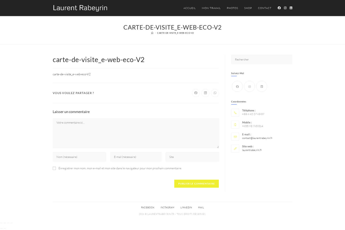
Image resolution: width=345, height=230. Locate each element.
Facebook (148, 207)
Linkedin (186, 207)
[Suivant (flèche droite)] (4, 228)
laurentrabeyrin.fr (252, 150)
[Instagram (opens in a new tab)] (285, 7)
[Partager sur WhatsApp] (215, 93)
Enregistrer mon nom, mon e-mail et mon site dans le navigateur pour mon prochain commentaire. (120, 168)
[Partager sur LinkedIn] (205, 93)
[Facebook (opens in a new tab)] (279, 7)
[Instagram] (249, 86)
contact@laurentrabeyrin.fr (257, 138)
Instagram (167, 207)
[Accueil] (152, 33)
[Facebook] (237, 86)
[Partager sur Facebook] (196, 93)
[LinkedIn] (261, 86)
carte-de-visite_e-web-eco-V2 (175, 33)
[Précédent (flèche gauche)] (1, 228)
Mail (201, 207)
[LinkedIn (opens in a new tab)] (291, 7)
